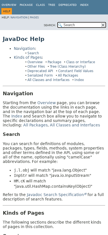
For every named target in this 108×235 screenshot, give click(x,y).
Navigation (19, 17)
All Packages (68, 75)
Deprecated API (40, 71)
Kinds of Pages (28, 57)
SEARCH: (50, 25)
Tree (51, 4)
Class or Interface (80, 62)
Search (33, 53)
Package (54, 62)
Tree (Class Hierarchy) (68, 66)
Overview (9, 4)
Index (84, 4)
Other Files (36, 66)
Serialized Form (40, 75)
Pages (34, 17)
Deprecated (67, 4)
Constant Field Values (75, 71)
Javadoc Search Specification (55, 194)
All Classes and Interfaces (48, 80)
